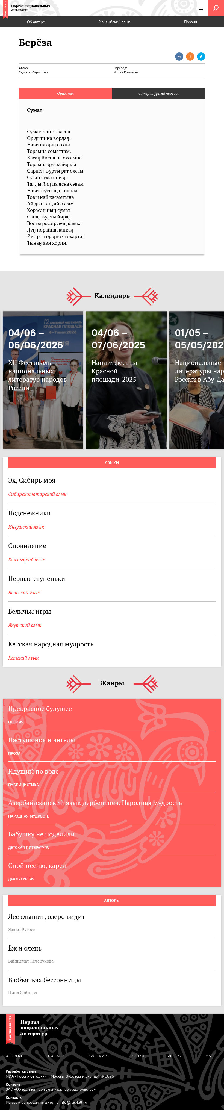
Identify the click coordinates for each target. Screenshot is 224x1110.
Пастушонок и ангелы (41, 740)
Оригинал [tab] (65, 93)
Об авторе (36, 21)
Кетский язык (23, 658)
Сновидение (27, 545)
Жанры (112, 683)
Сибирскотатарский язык (37, 494)
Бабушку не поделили (42, 834)
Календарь (112, 296)
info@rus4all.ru (73, 1102)
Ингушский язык (26, 527)
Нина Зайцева (22, 992)
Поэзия (190, 21)
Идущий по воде (33, 771)
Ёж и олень (25, 948)
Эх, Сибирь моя (31, 480)
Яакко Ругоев (21, 929)
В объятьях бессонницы (44, 980)
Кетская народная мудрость (50, 644)
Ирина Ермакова (125, 72)
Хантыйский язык (114, 21)
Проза (14, 753)
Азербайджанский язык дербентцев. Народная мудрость (95, 802)
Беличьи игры (29, 611)
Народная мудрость (28, 816)
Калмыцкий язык (26, 560)
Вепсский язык (24, 592)
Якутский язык (24, 625)
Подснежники (29, 513)
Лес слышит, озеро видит (46, 916)
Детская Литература (28, 847)
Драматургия (21, 879)
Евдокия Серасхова (33, 72)
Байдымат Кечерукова (31, 961)
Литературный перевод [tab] (158, 93)
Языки (112, 462)
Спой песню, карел (37, 865)
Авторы (112, 900)
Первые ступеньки (36, 578)
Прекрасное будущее (40, 708)
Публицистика (23, 784)
